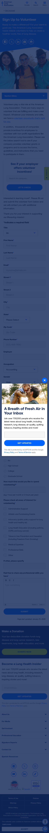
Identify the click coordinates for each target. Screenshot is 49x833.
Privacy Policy (9, 452)
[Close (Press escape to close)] (24, 381)
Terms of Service (24, 452)
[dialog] (24, 416)
